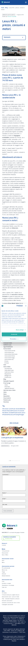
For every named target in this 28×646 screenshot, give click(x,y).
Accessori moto (7, 343)
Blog (6, 8)
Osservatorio (7, 398)
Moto (5, 392)
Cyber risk (4, 587)
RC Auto (6, 361)
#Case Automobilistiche (18, 409)
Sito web (4, 504)
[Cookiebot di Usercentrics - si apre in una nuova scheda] (17, 306)
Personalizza (13, 339)
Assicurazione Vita (9, 359)
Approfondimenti (8, 347)
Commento (5, 474)
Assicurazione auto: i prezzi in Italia (10, 597)
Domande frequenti (8, 381)
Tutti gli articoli (5, 551)
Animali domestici (6, 576)
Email (4, 498)
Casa (3, 581)
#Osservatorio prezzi (19, 413)
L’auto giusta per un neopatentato (12, 438)
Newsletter (6, 396)
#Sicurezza (11, 415)
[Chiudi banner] (25, 305)
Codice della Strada (9, 370)
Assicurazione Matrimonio (11, 354)
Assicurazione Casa (9, 352)
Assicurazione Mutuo (10, 356)
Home (2, 8)
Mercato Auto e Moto (9, 14)
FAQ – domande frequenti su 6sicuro (10, 599)
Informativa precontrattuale (16, 638)
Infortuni (4, 574)
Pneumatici (7, 387)
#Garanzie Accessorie (18, 411)
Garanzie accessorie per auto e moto (11, 602)
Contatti (4, 545)
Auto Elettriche (8, 368)
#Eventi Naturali (7, 411)
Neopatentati (8, 374)
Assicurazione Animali (10, 350)
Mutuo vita (4, 570)
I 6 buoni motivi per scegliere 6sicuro (10, 595)
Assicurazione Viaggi (10, 358)
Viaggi (3, 572)
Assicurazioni (7, 349)
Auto (4, 365)
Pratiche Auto (8, 377)
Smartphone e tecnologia (8, 585)
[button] (2, 443)
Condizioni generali (7, 639)
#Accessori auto (7, 409)
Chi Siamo (4, 593)
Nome (4, 492)
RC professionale (6, 568)
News (5, 394)
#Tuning (16, 415)
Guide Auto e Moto (9, 372)
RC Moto (7, 363)
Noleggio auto (8, 375)
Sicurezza (6, 402)
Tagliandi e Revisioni (9, 388)
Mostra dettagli (20, 329)
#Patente (5, 415)
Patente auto (7, 400)
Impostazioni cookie (12, 636)
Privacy (4, 636)
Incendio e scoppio (6, 583)
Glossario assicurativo (7, 600)
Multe (6, 385)
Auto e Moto (6, 367)
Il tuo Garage (6, 383)
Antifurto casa (7, 345)
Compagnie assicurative (7, 604)
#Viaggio (21, 415)
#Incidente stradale (7, 413)
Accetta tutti (14, 334)
